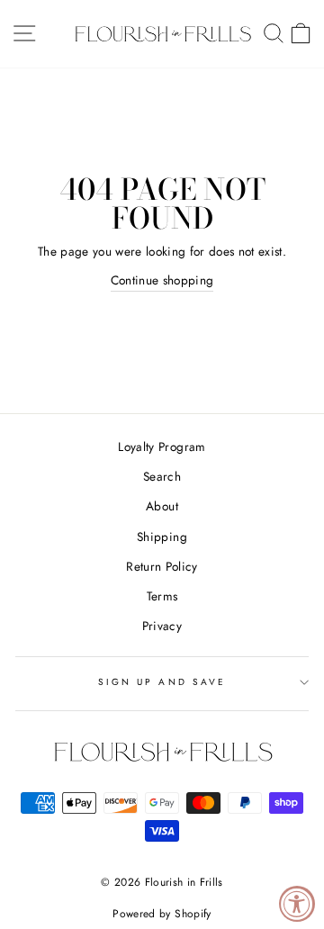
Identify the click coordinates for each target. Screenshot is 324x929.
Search (162, 476)
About (162, 506)
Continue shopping (162, 280)
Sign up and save (162, 682)
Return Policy (161, 566)
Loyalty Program (161, 446)
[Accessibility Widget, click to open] (297, 904)
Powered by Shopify (161, 914)
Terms (162, 596)
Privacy (162, 626)
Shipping (162, 537)
